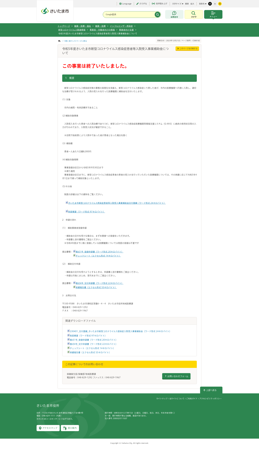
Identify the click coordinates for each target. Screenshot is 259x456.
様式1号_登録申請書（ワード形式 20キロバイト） (99, 252)
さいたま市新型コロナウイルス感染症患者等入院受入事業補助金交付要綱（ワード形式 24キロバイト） (117, 203)
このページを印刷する (189, 48)
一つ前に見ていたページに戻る (74, 41)
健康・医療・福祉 (82, 26)
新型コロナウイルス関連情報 (71, 30)
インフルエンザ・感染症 (121, 26)
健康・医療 (100, 26)
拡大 (192, 4)
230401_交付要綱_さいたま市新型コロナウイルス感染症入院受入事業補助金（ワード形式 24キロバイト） (120, 331)
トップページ (64, 26)
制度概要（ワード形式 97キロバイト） (86, 212)
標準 (187, 4)
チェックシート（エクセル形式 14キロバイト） (98, 256)
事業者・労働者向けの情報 (102, 30)
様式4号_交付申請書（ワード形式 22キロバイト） (99, 283)
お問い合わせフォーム (177, 376)
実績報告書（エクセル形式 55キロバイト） (96, 287)
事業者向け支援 (126, 30)
